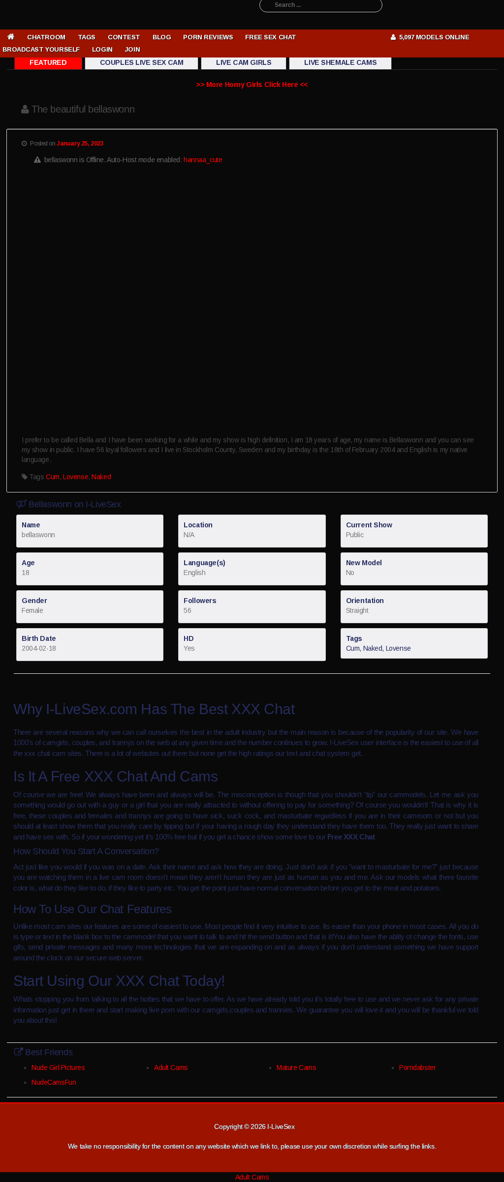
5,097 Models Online (432, 37)
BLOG (162, 37)
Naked (101, 477)
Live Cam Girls (243, 62)
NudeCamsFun (54, 1082)
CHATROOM (46, 37)
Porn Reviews (208, 37)
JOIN (132, 49)
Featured (48, 62)
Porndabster (417, 1067)
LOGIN (102, 49)
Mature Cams (296, 1067)
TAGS (86, 37)
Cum (53, 477)
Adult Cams (171, 1067)
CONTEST (124, 37)
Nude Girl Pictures (58, 1067)
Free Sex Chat (270, 37)
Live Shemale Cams (340, 62)
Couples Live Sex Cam (142, 62)
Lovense (75, 477)
